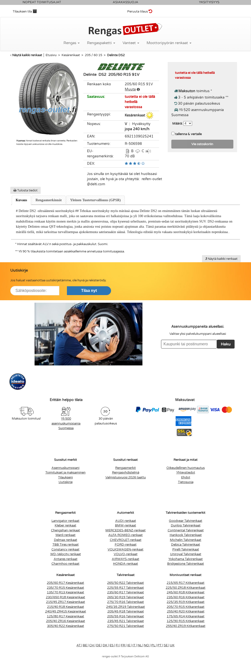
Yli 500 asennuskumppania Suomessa (65, 423)
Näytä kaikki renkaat (27, 55)
